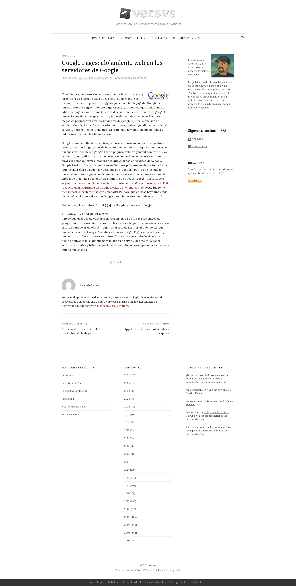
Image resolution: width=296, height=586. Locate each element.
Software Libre (70, 414)
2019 (127, 430)
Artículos (197, 138)
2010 (127, 501)
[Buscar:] (242, 38)
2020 (127, 422)
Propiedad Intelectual (74, 390)
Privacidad (68, 398)
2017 (126, 445)
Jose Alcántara (103, 38)
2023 (127, 398)
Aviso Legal (97, 582)
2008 (127, 516)
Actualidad (69, 56)
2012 (126, 485)
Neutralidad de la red (74, 406)
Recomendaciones (185, 38)
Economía (68, 375)
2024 (127, 390)
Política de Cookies (153, 582)
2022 (127, 406)
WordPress (137, 570)
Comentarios (199, 146)
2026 (127, 375)
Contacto (159, 38)
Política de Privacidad (122, 582)
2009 (127, 509)
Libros (141, 38)
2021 (126, 414)
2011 (126, 493)
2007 (127, 524)
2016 (126, 453)
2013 (126, 477)
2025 (127, 382)
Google (117, 262)
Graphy (157, 570)
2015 (126, 461)
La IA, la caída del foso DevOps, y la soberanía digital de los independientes (207, 416)
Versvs (152, 565)
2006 (127, 532)
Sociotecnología (71, 382)
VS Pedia (126, 38)
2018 (126, 438)
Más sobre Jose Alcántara (112, 306)
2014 (127, 469)
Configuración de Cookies (186, 582)
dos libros (211, 82)
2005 (127, 540)
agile (203, 70)
